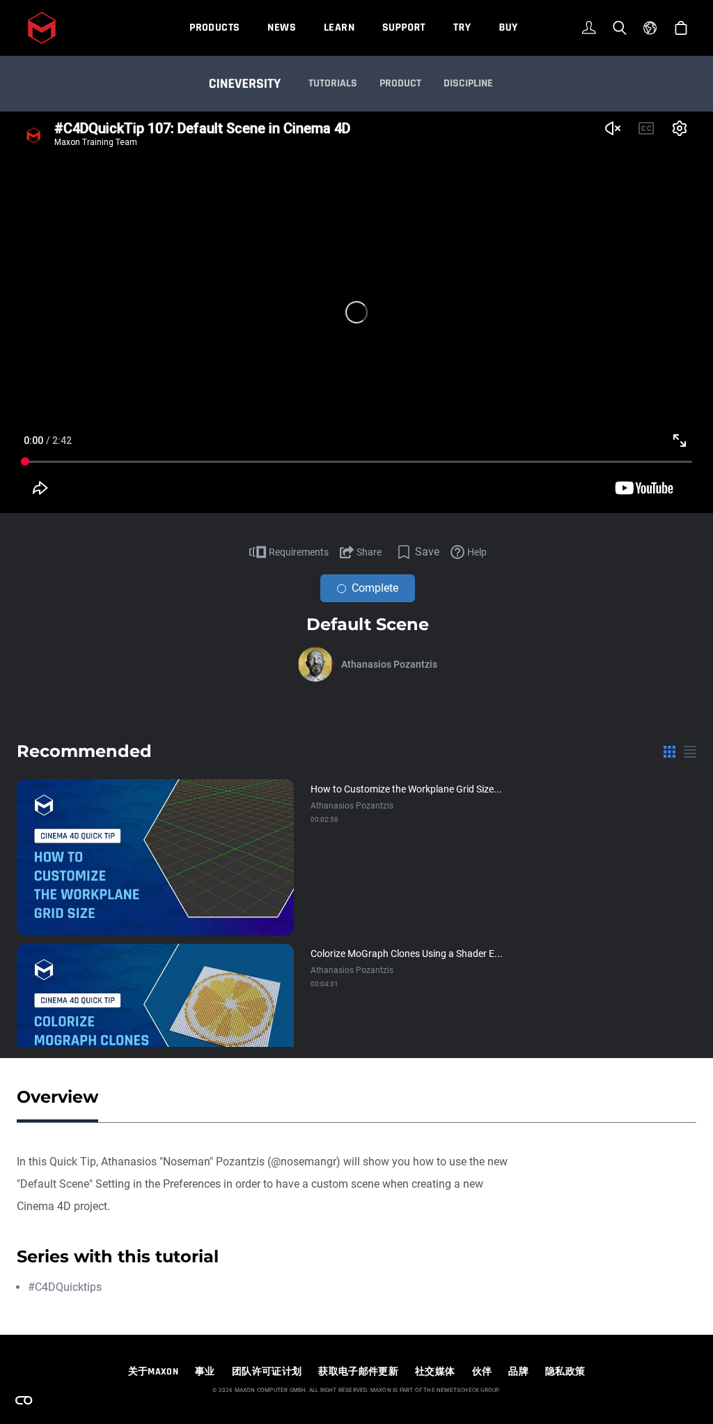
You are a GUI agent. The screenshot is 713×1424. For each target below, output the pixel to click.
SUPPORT (403, 27)
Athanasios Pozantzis (389, 664)
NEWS (281, 27)
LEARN (339, 27)
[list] (690, 751)
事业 (205, 1371)
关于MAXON (153, 1371)
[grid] (669, 751)
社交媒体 (435, 1371)
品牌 (518, 1371)
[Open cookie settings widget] (23, 1400)
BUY (508, 27)
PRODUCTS (214, 27)
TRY (462, 27)
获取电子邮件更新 (358, 1371)
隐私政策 (565, 1371)
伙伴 (482, 1371)
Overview (57, 1097)
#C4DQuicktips (65, 1287)
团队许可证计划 (266, 1371)
